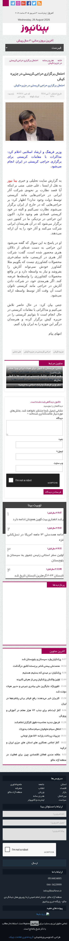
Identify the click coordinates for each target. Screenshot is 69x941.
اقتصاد (63, 788)
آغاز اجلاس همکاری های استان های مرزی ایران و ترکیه (36, 745)
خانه (60, 60)
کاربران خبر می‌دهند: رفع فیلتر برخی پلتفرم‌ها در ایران (36, 700)
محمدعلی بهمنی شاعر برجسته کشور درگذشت (39, 666)
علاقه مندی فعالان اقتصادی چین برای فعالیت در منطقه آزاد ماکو (36, 757)
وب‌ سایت (58, 463)
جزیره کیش (58, 351)
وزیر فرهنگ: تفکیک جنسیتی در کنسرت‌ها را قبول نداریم (34, 377)
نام (61, 439)
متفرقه (18, 788)
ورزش (41, 791)
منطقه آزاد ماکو (15, 791)
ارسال (34, 863)
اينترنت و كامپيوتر (36, 799)
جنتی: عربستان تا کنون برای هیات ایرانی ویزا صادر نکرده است (34, 370)
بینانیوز (34, 923)
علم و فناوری (16, 784)
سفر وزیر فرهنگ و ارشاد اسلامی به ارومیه (39, 384)
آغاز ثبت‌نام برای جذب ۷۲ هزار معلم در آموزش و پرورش (36, 712)
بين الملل (62, 795)
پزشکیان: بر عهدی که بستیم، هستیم (44, 672)
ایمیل (59, 451)
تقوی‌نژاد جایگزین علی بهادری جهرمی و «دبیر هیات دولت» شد (36, 688)
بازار (64, 791)
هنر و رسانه (48, 60)
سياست (62, 799)
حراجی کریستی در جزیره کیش (37, 351)
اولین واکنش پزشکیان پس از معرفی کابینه (41, 679)
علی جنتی (17, 351)
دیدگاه (59, 418)
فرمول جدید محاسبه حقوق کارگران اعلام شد (40, 722)
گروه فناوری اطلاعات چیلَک (21, 936)
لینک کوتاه (34, 96)
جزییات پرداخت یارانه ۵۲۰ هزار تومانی (43, 735)
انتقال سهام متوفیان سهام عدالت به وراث (42, 729)
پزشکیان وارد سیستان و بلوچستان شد (44, 659)
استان (63, 784)
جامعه (41, 784)
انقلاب (41, 788)
